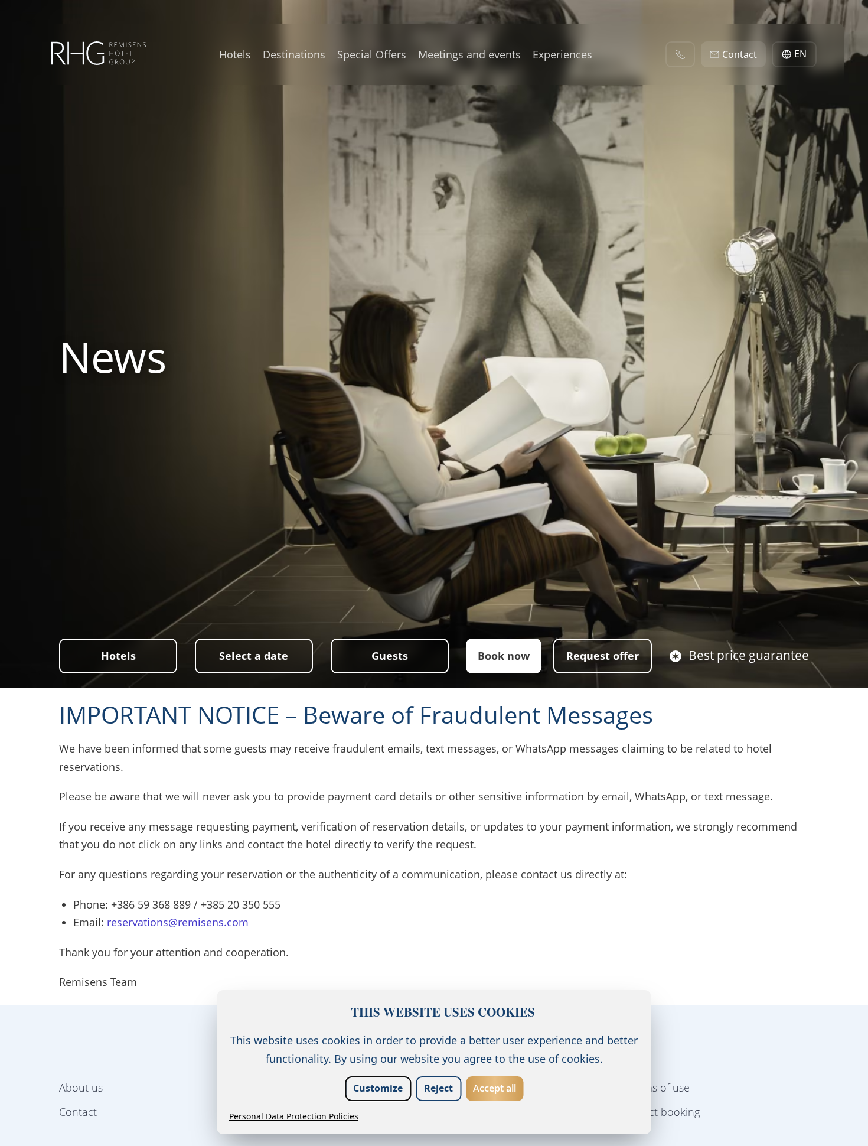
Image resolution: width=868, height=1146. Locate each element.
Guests (389, 656)
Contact (78, 1112)
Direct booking (664, 1112)
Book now (504, 656)
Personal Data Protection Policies (293, 1116)
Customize (378, 1088)
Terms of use (659, 1087)
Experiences (562, 54)
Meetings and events (469, 54)
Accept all (494, 1088)
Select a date (253, 656)
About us (81, 1087)
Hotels (235, 54)
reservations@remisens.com (178, 922)
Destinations (294, 54)
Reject (438, 1088)
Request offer (602, 656)
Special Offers (371, 54)
